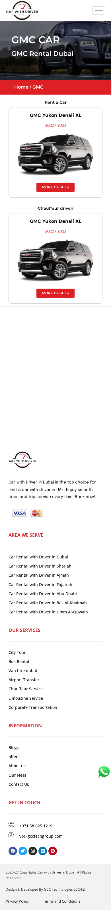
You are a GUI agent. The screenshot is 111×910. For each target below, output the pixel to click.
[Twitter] (22, 851)
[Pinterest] (52, 851)
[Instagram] (32, 851)
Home (21, 87)
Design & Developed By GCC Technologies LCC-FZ (45, 889)
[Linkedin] (42, 851)
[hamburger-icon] (98, 10)
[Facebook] (13, 851)
